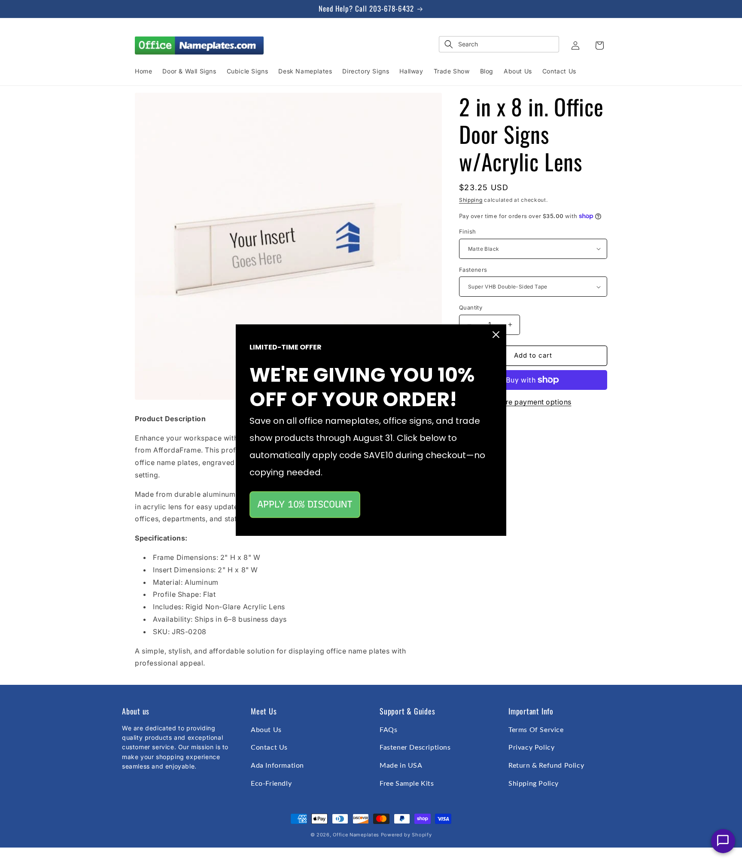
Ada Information (277, 765)
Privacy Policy (531, 747)
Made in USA (401, 765)
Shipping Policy (533, 783)
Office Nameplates (356, 835)
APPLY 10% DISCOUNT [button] (305, 504)
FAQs (388, 729)
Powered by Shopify (406, 835)
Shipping (471, 200)
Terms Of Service (536, 729)
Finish (467, 231)
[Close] (496, 334)
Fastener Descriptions (415, 747)
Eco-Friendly (271, 783)
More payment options (533, 402)
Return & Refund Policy (546, 765)
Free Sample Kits (407, 783)
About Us (266, 729)
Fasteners (473, 269)
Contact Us (269, 747)
